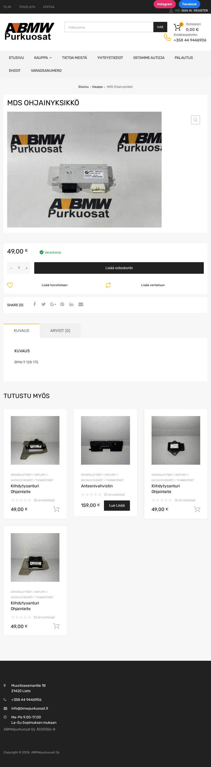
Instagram (164, 4)
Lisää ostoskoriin (119, 268)
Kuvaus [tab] (21, 330)
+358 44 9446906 (186, 40)
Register (201, 10)
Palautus (184, 58)
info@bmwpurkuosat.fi (29, 708)
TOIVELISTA (27, 7)
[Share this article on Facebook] (33, 304)
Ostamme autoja (148, 58)
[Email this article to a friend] (80, 304)
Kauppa (41, 58)
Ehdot (15, 70)
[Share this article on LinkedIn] (70, 304)
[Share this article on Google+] (52, 304)
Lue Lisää (117, 505)
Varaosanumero (46, 70)
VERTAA (49, 7)
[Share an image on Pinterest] (61, 304)
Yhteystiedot (110, 58)
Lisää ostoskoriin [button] (56, 509)
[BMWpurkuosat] (29, 39)
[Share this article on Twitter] (43, 304)
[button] (195, 120)
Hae (160, 27)
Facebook (189, 4)
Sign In (186, 10)
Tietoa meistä (74, 58)
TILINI (7, 7)
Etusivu (16, 58)
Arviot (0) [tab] (60, 330)
